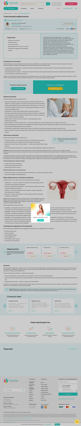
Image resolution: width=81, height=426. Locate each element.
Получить (40, 220)
